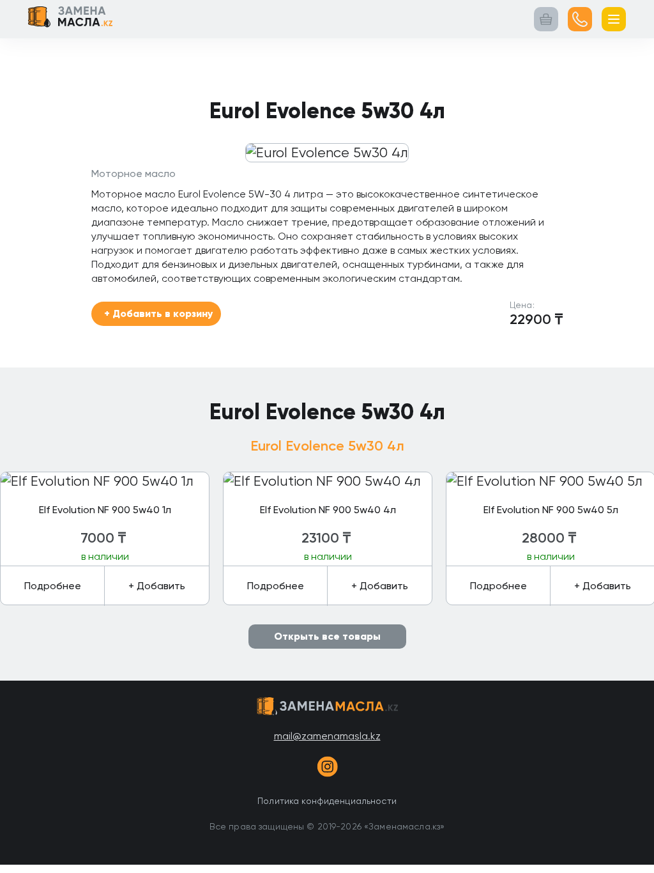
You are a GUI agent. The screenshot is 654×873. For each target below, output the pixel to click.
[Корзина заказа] (546, 19)
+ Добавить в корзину (158, 313)
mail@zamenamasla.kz (327, 736)
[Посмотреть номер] (580, 19)
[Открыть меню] (614, 19)
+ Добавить (156, 586)
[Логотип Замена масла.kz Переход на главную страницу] (70, 19)
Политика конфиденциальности (327, 801)
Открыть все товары (327, 636)
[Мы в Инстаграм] (327, 769)
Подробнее (52, 586)
